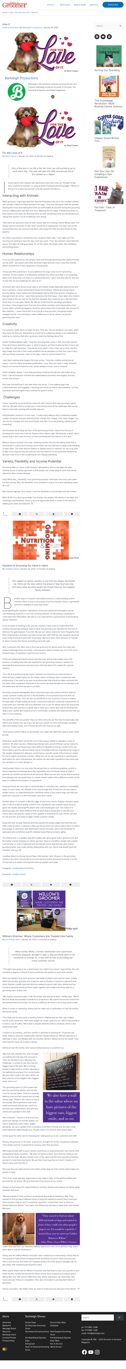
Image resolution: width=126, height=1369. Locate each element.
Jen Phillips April (12, 939)
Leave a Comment (10, 27)
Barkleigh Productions (32, 27)
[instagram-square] (109, 36)
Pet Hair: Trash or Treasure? (104, 209)
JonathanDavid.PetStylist (23, 868)
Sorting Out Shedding (107, 70)
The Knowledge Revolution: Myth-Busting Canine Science (108, 103)
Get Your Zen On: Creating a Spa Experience (104, 174)
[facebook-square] (97, 36)
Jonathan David (12, 569)
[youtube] (103, 36)
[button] (55, 4)
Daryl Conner (11, 156)
